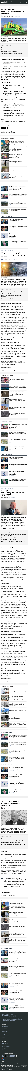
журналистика (12, 895)
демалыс (13, 131)
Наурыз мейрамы (5, 131)
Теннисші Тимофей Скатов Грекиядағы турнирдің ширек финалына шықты (17, 242)
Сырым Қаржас (7, 259)
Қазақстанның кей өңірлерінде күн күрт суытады (14, 299)
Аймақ (3, 1032)
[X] (5, 128)
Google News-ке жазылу (9, 1059)
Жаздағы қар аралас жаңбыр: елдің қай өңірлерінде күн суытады (17, 210)
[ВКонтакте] (2, 128)
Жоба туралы (5, 1043)
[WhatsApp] (7, 128)
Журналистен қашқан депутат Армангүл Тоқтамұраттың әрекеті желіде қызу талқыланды (14, 839)
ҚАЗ (23, 2)
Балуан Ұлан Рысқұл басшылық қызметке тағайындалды (16, 220)
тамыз (20, 370)
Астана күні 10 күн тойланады (9, 51)
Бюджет (4, 1029)
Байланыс (4, 1048)
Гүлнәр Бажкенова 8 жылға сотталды (10, 842)
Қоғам (3, 1034)
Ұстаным (4, 1036)
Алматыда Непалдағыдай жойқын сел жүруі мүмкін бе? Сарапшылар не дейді (17, 202)
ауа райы (4, 370)
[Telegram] (4, 128)
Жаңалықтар (5, 1026)
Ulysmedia (6, 497)
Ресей (3, 681)
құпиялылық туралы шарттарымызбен (9, 1067)
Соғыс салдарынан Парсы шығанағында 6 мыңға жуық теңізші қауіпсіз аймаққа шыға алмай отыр (18, 196)
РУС (26, 2)
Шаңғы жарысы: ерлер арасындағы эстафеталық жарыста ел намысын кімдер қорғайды (16, 235)
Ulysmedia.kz (4, 41)
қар (8, 370)
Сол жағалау (4, 1028)
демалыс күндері (11, 132)
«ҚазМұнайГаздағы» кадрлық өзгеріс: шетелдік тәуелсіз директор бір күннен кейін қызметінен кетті (17, 188)
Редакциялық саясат (6, 1049)
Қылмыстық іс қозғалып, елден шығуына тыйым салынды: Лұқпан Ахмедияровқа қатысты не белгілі (13, 846)
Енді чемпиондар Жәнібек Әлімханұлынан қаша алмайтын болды (18, 227)
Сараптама (4, 1031)
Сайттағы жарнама (6, 1046)
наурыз (3, 132)
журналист (4, 895)
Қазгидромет (14, 370)
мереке (19, 131)
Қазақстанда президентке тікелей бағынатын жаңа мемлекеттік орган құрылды (16, 448)
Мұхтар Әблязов (10, 681)
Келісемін (24, 1066)
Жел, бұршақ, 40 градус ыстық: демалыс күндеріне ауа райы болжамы (11, 54)
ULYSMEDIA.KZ (3, 7)
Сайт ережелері (5, 1045)
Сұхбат (3, 1037)
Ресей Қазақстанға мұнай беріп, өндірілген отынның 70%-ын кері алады (12, 538)
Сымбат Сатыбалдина (8, 16)
